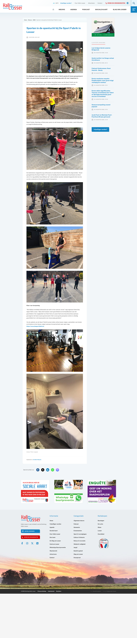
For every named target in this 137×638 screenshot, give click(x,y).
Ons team (52, 537)
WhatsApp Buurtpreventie (58, 547)
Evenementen (78, 530)
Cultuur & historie (79, 537)
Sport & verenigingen (80, 534)
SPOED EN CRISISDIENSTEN (116, 3)
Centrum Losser (54, 544)
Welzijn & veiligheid (79, 544)
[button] (134, 3)
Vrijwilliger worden (55, 524)
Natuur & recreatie (79, 541)
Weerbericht (53, 551)
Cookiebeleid (51, 591)
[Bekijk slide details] (103, 27)
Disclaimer (58, 591)
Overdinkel (101, 534)
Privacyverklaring (42, 591)
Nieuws (62, 9)
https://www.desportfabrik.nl (35, 326)
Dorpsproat (77, 557)
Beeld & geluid (78, 551)
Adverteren (91, 3)
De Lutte (100, 524)
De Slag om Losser (55, 541)
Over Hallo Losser (80, 3)
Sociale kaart (101, 9)
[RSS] (37, 543)
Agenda (73, 9)
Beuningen (101, 520)
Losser (100, 530)
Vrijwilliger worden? (100, 129)
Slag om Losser (119, 9)
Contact (100, 3)
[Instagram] (27, 543)
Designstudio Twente (111, 591)
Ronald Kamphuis (97, 591)
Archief (35, 459)
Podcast (86, 9)
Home (54, 9)
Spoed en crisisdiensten (31, 537)
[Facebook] (22, 543)
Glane (99, 527)
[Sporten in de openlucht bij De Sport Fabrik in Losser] (54, 57)
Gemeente (77, 527)
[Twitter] (32, 543)
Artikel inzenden (29, 531)
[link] (128, 3)
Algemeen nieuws (79, 520)
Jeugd (75, 547)
